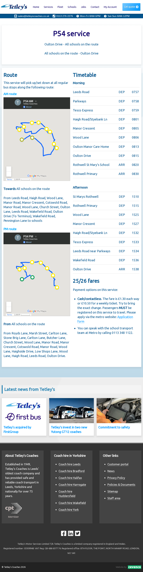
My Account (110, 7)
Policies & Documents (121, 484)
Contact (95, 7)
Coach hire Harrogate (72, 484)
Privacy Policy (116, 477)
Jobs (83, 7)
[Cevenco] (133, 567)
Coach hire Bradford (72, 471)
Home (36, 7)
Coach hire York (69, 509)
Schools (72, 7)
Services (48, 7)
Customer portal (117, 464)
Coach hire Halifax (70, 477)
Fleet (60, 7)
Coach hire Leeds (70, 464)
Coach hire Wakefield (72, 502)
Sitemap (112, 491)
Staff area (113, 498)
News (111, 471)
